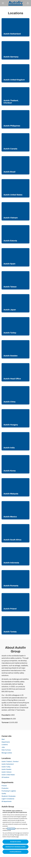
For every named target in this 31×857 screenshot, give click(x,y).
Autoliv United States (8, 774)
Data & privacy (6, 750)
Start (3, 739)
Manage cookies (7, 753)
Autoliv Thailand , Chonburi (10, 761)
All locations (5, 777)
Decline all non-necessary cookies (15, 846)
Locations (5, 744)
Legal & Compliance (8, 799)
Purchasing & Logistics (9, 791)
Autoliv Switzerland (8, 764)
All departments (6, 801)
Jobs (3, 747)
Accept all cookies (15, 841)
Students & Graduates (8, 796)
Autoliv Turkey (6, 767)
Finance (4, 785)
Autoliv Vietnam (6, 772)
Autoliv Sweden (6, 769)
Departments (6, 742)
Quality (4, 793)
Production (5, 788)
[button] (28, 3)
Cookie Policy (11, 828)
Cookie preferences (15, 851)
